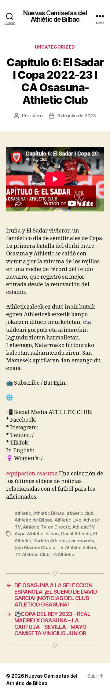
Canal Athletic (76, 534)
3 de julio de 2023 (76, 116)
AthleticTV (83, 527)
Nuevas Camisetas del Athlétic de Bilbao (55, 16)
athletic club (80, 513)
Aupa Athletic (29, 534)
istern (36, 116)
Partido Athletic (50, 541)
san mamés (81, 541)
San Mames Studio (35, 547)
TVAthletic (63, 554)
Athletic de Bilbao (33, 520)
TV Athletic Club (32, 554)
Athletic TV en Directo (46, 527)
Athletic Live (68, 520)
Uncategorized (55, 46)
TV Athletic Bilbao (76, 547)
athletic (23, 513)
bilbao (52, 534)
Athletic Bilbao (48, 513)
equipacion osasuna (32, 473)
